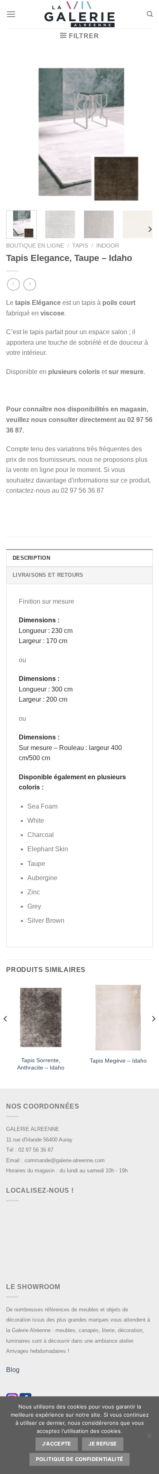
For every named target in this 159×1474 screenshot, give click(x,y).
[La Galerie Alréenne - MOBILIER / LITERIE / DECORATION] (79, 14)
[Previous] (19, 131)
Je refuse (102, 1444)
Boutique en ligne (35, 246)
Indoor (107, 246)
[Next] (139, 131)
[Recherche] (150, 14)
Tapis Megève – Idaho (118, 1061)
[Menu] (11, 14)
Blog (13, 1369)
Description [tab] (31, 558)
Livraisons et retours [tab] (48, 575)
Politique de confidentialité (80, 1459)
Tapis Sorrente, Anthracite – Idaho (40, 1064)
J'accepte (56, 1444)
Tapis (80, 246)
